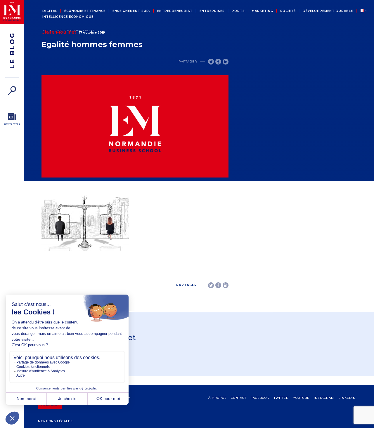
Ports (238, 11)
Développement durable (328, 11)
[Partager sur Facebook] (218, 62)
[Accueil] (12, 12)
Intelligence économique (68, 16)
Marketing (262, 11)
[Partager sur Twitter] (211, 62)
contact (238, 398)
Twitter (281, 398)
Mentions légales (55, 421)
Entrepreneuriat (175, 11)
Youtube (301, 398)
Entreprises (212, 11)
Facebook (260, 398)
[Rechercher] (12, 90)
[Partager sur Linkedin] (225, 62)
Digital (49, 11)
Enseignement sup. (131, 11)
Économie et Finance (84, 11)
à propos (217, 398)
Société (288, 11)
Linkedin (347, 398)
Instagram (324, 398)
